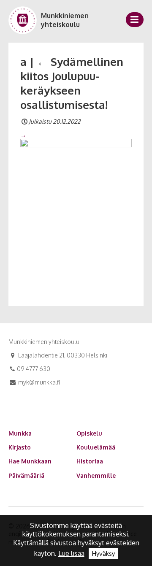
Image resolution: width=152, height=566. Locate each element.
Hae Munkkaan (30, 461)
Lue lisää (71, 553)
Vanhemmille (96, 475)
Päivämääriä (26, 475)
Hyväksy (103, 554)
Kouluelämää (95, 447)
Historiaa (89, 461)
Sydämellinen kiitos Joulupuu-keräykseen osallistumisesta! (71, 82)
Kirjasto (19, 447)
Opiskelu (89, 433)
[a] (76, 212)
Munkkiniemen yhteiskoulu (65, 20)
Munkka (20, 433)
